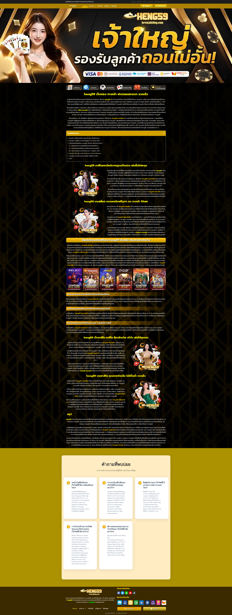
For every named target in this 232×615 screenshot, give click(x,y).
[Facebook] (118, 593)
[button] (163, 133)
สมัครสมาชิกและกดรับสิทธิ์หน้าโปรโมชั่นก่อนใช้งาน (84, 146)
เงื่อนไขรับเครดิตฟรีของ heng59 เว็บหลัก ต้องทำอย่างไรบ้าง (86, 143)
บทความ (91, 6)
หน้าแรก (85, 6)
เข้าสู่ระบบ (107, 6)
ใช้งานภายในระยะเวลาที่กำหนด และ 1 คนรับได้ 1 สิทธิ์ (86, 151)
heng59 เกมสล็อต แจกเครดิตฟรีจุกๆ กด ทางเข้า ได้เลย (84, 141)
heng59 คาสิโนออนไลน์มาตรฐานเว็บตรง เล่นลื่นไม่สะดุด (84, 138)
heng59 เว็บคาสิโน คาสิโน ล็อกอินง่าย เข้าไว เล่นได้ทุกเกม (85, 153)
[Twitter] (122, 593)
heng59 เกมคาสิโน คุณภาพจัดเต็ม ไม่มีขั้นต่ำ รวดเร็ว (83, 156)
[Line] (126, 593)
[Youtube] (130, 593)
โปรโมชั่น (100, 6)
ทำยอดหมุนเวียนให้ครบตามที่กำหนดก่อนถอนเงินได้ (85, 148)
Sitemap (114, 6)
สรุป (70, 158)
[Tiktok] (134, 593)
